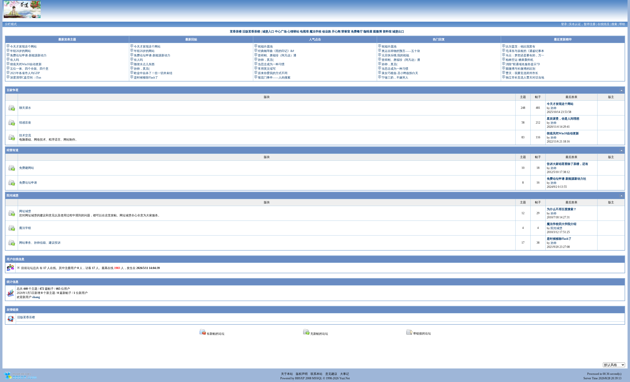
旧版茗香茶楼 (251, 31)
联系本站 (316, 374)
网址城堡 (25, 211)
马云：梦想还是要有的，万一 (525, 55)
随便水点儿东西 (144, 64)
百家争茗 (12, 90)
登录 (564, 24)
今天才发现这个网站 (23, 46)
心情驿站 (293, 31)
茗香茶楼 (236, 31)
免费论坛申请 (28, 182)
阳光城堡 (12, 195)
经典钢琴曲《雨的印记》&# (276, 51)
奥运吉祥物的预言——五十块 (401, 51)
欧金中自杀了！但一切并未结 (153, 73)
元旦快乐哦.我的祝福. (396, 55)
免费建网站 (26, 168)
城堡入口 (268, 31)
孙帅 (553, 108)
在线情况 (603, 24)
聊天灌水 (25, 108)
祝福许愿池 (265, 46)
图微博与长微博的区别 (520, 68)
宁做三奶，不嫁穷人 (395, 77)
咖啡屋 (367, 31)
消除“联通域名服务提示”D (523, 64)
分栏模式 (11, 24)
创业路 (326, 31)
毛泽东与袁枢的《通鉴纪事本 (525, 51)
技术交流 (25, 135)
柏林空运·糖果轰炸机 (519, 60)
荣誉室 (345, 31)
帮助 (622, 24)
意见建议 (331, 374)
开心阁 (336, 31)
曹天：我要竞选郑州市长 (522, 73)
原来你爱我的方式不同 (272, 73)
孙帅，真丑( (142, 68)
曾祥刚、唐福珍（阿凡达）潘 (277, 55)
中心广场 (281, 31)
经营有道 (12, 150)
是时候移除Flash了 (146, 77)
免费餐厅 (357, 31)
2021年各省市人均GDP (25, 73)
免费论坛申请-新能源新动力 (28, 55)
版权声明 (302, 374)
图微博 (377, 31)
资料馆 (387, 31)
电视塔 (304, 31)
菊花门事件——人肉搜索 (274, 77)
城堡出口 (398, 31)
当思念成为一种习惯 (271, 64)
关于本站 (287, 374)
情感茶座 (25, 122)
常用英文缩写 (267, 68)
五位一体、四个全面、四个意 (29, 68)
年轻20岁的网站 (20, 51)
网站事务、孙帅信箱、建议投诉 (40, 242)
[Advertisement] (315, 351)
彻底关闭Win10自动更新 (26, 64)
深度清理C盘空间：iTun (25, 77)
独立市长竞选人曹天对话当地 (525, 77)
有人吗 (14, 60)
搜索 (614, 24)
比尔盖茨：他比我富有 (520, 46)
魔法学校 (315, 31)
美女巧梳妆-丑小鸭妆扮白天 (400, 73)
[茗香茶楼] (22, 9)
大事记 (344, 374)
